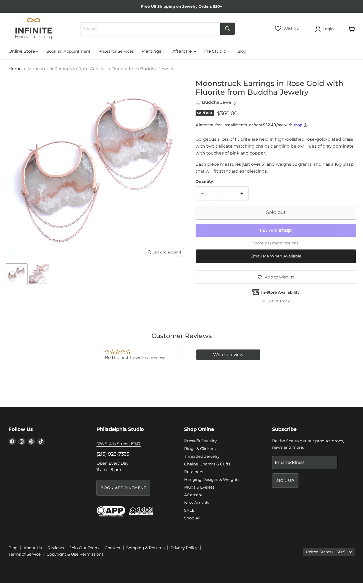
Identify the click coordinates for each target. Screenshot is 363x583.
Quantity (204, 181)
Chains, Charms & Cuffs (207, 464)
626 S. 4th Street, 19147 (118, 443)
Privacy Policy (183, 547)
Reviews (56, 547)
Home (15, 68)
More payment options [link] (276, 243)
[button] (276, 256)
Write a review (228, 354)
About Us (32, 547)
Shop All (192, 517)
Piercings (152, 51)
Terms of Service (25, 554)
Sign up (285, 480)
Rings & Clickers (200, 448)
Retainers (193, 471)
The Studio (215, 51)
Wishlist (290, 28)
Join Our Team (84, 547)
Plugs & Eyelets (199, 487)
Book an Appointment (68, 51)
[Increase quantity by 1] (242, 193)
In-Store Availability (280, 292)
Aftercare (182, 51)
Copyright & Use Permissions (75, 554)
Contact (112, 547)
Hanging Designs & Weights (211, 479)
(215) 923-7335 (112, 454)
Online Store (22, 51)
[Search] (227, 29)
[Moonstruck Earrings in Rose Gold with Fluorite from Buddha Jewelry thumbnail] (16, 274)
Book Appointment (123, 487)
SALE (189, 510)
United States (326, 551)
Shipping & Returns (145, 547)
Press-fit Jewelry (200, 440)
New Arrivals (196, 502)
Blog (241, 51)
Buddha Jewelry (219, 102)
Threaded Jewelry (202, 456)
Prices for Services (116, 51)
